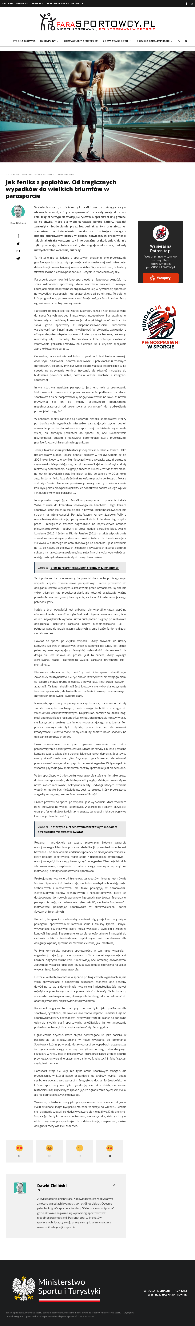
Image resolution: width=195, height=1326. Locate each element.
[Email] (18, 251)
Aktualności (12, 174)
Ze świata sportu (115, 41)
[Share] (18, 236)
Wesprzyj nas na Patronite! (65, 3)
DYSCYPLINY (48, 41)
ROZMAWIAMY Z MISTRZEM (80, 41)
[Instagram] (192, 4)
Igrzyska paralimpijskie (152, 41)
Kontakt (37, 3)
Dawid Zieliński (18, 223)
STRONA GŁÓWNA (24, 41)
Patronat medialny (15, 3)
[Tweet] (18, 243)
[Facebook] (186, 4)
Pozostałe (26, 174)
